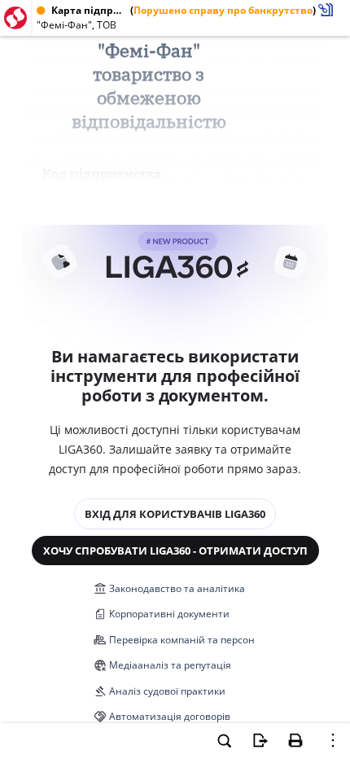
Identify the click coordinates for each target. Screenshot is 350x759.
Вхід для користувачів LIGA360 (175, 514)
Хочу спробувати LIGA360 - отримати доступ (175, 550)
